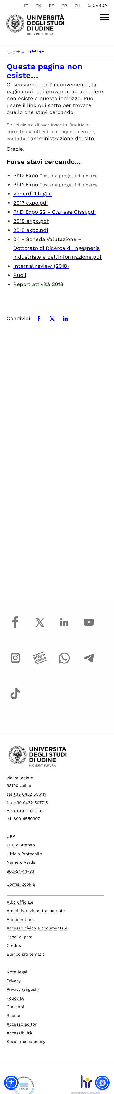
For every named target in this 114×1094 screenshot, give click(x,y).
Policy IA (15, 998)
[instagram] (15, 663)
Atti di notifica (21, 919)
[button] (11, 1082)
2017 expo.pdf (30, 203)
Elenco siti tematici (26, 954)
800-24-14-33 (20, 871)
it (26, 5)
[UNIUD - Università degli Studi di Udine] (35, 24)
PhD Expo (25, 175)
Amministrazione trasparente (36, 910)
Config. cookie (21, 884)
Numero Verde (21, 862)
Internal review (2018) (41, 266)
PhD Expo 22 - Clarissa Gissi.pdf (54, 212)
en (38, 5)
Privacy (14, 980)
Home (11, 51)
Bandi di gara (19, 936)
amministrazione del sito (62, 138)
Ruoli (19, 275)
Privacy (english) (23, 989)
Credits (14, 945)
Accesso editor (22, 1024)
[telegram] (88, 663)
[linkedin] (64, 627)
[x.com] (39, 627)
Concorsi (15, 1006)
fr (64, 5)
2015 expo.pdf (30, 230)
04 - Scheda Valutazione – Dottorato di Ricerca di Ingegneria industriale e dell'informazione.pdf (57, 248)
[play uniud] (39, 663)
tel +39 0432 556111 (26, 794)
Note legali (17, 971)
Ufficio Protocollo (24, 853)
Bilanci (13, 1015)
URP (11, 836)
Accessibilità (19, 1033)
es (51, 5)
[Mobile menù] (105, 17)
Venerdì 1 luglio (32, 193)
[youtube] (88, 627)
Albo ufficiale (20, 902)
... (22, 52)
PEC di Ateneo (21, 845)
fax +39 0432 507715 (27, 802)
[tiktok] (15, 698)
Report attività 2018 (38, 284)
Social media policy (26, 1041)
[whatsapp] (64, 663)
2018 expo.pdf (31, 221)
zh (77, 5)
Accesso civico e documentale (37, 928)
